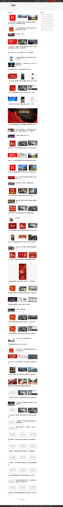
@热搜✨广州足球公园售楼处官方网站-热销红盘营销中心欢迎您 (22, 160)
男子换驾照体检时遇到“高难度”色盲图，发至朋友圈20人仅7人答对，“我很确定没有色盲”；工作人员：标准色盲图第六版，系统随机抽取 (48, 18)
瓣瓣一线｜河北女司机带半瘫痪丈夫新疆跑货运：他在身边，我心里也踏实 (48, 30)
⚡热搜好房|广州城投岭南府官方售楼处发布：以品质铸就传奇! (21, 451)
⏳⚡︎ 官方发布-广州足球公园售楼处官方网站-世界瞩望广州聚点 (21, 259)
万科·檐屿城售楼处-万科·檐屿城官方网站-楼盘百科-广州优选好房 (22, 292)
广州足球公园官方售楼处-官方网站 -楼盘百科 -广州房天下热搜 (21, 321)
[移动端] (35, 1)
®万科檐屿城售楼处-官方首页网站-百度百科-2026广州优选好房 (21, 281)
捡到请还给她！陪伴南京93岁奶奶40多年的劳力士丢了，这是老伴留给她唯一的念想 (48, 14)
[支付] (45, 1)
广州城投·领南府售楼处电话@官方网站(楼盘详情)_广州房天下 (21, 475)
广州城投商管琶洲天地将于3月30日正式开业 (17, 344)
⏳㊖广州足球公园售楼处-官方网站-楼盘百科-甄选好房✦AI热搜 (22, 124)
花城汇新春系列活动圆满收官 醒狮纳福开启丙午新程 (19, 385)
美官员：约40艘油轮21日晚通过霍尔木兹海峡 (48, 21)
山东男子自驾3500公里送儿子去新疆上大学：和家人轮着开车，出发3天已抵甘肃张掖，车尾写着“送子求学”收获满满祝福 (48, 16)
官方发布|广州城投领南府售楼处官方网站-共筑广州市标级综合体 (22, 241)
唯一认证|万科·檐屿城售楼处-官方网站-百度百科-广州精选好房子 (22, 172)
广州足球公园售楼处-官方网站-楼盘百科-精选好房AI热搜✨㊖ (21, 195)
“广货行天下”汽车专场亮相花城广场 (23, 338)
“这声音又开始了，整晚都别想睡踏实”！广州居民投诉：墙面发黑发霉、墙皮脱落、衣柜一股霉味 (48, 23)
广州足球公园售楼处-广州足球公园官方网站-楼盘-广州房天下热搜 (22, 230)
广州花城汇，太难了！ (20, 34)
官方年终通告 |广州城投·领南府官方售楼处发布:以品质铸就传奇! (22, 439)
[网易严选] (42, 1)
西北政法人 (18, 217)
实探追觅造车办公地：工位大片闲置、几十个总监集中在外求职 (48, 28)
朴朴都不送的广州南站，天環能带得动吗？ (25, 182)
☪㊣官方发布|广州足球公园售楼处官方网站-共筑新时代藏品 (21, 212)
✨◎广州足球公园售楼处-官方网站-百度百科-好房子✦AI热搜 (21, 92)
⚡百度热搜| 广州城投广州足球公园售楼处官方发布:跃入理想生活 (22, 397)
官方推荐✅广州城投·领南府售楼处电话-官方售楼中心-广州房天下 (22, 492)
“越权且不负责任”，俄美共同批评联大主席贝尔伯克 (48, 26)
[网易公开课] (39, 1)
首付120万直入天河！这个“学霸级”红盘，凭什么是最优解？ (21, 52)
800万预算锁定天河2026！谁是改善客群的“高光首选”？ (20, 69)
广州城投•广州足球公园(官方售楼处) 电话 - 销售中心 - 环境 (20, 104)
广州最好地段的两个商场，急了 (22, 135)
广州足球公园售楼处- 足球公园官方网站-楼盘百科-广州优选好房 (22, 333)
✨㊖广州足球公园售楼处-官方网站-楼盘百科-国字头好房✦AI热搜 (22, 80)
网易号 (9, 25)
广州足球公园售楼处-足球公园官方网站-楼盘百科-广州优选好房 (21, 374)
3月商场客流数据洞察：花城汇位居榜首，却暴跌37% (19, 304)
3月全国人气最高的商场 (21, 309)
